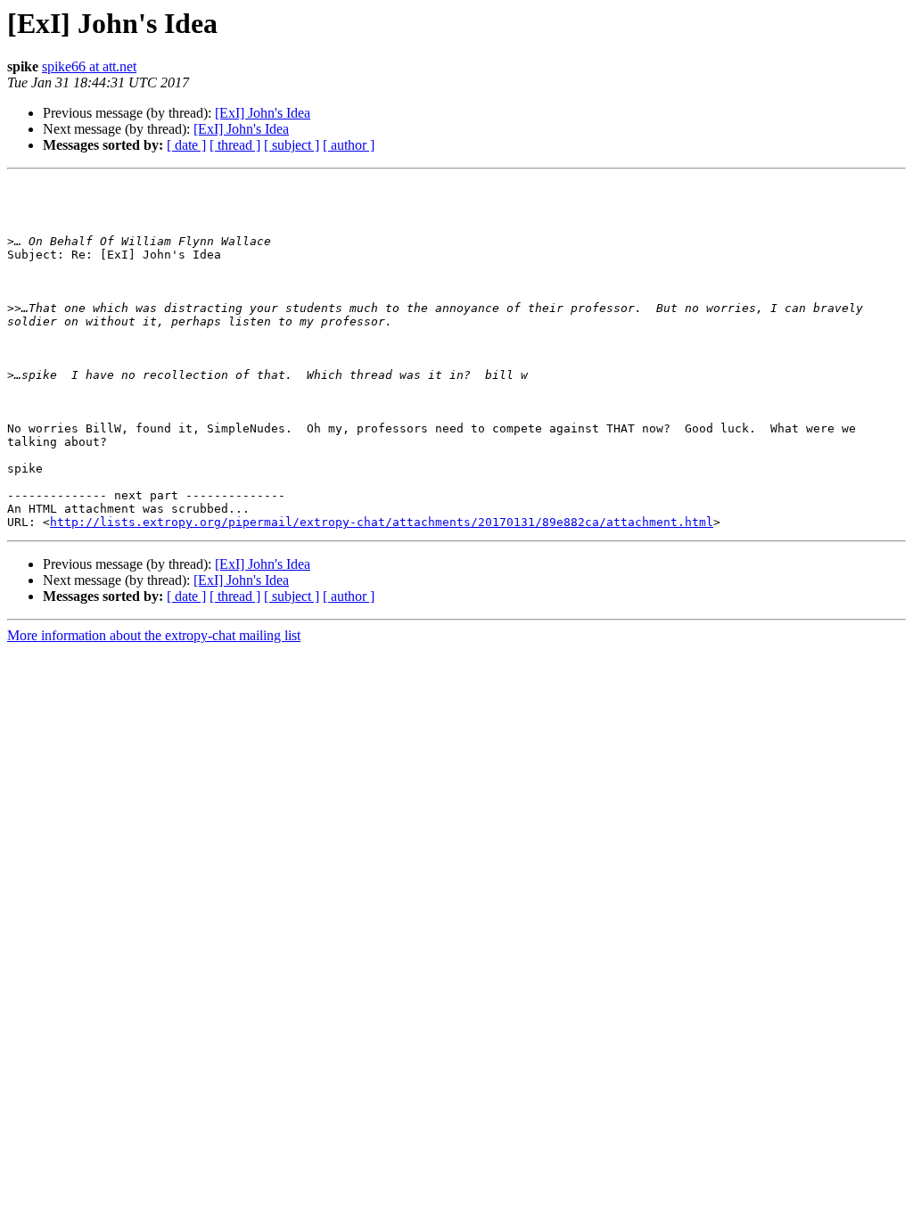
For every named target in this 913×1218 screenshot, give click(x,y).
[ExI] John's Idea (262, 112)
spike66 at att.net (89, 66)
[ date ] (186, 144)
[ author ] (348, 144)
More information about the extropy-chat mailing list (153, 635)
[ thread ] (235, 144)
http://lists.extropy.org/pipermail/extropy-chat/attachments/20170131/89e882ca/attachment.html (381, 522)
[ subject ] (291, 144)
